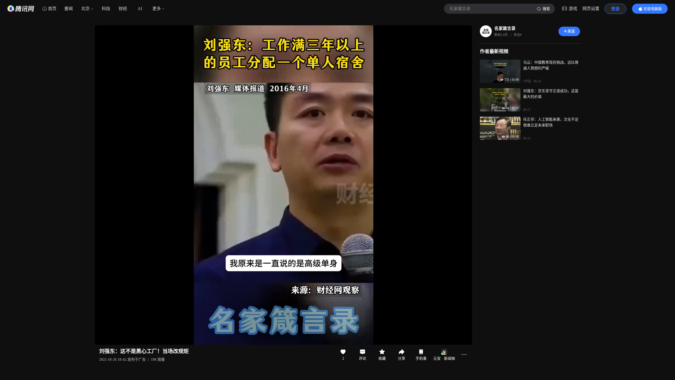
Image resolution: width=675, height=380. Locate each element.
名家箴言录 (504, 28)
